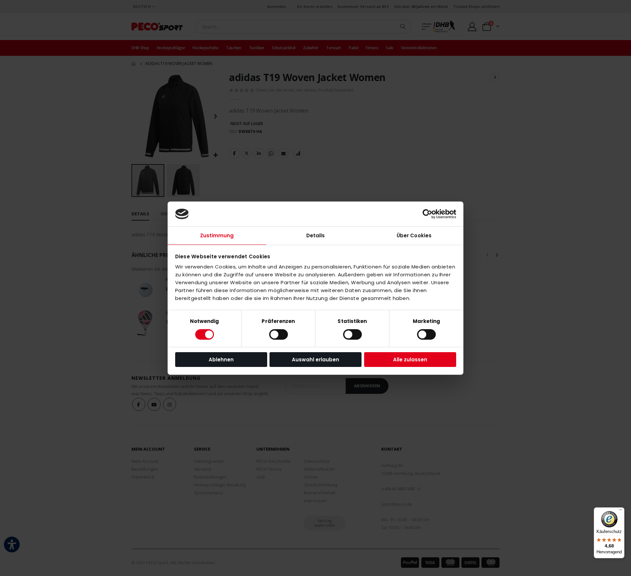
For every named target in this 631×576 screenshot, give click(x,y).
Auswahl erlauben (315, 359)
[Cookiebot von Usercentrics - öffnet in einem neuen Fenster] (427, 214)
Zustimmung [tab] (217, 235)
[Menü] (620, 511)
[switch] (278, 335)
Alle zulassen (410, 359)
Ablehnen (221, 359)
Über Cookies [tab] (414, 235)
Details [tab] (315, 235)
